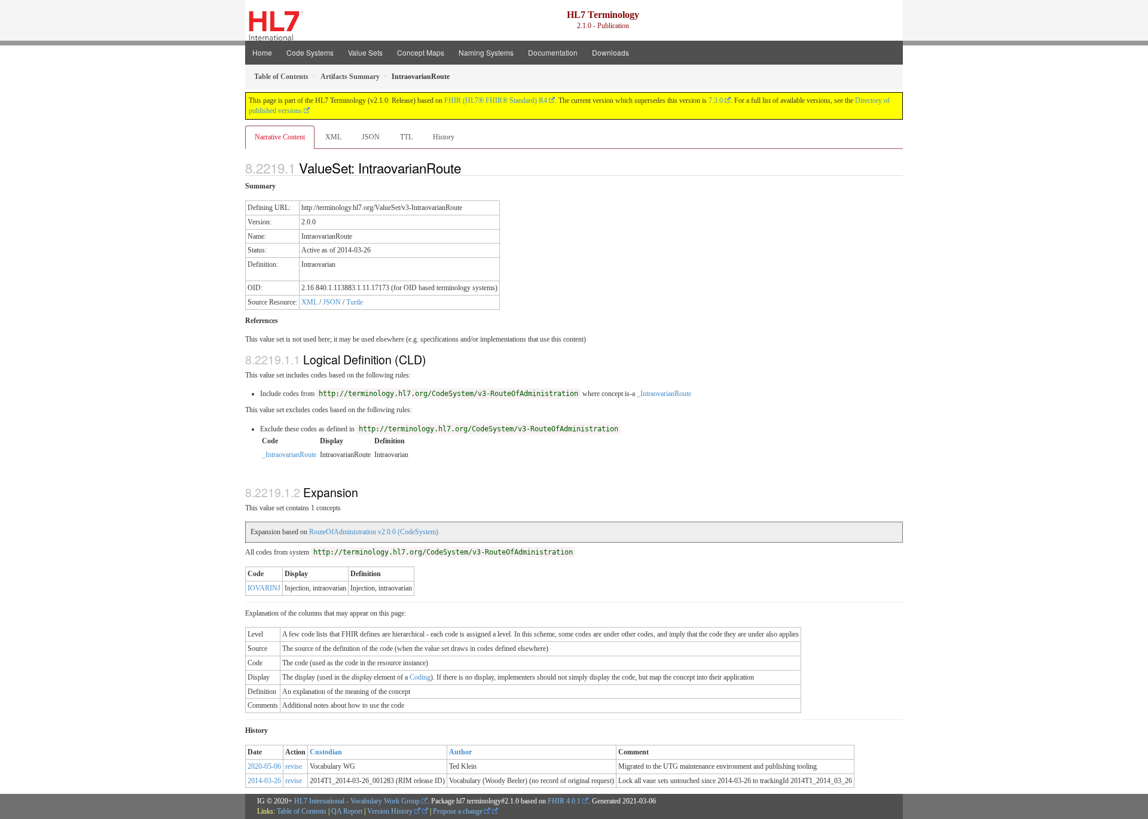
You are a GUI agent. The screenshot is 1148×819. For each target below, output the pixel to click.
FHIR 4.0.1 (564, 801)
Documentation (553, 52)
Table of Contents (301, 811)
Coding (420, 677)
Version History (390, 811)
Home (262, 52)
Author (460, 752)
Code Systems (310, 52)
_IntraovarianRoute (664, 393)
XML (333, 137)
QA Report (346, 811)
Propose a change (458, 811)
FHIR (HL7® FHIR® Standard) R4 (495, 100)
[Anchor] (467, 167)
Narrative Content (280, 137)
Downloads (610, 52)
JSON (371, 137)
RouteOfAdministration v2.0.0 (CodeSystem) (373, 532)
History (443, 137)
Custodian (326, 752)
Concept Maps (420, 52)
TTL (406, 137)
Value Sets (365, 52)
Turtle (354, 302)
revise (293, 766)
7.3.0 (716, 100)
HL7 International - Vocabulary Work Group (357, 801)
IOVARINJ (264, 588)
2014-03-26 (264, 781)
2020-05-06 (264, 766)
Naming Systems (486, 52)
